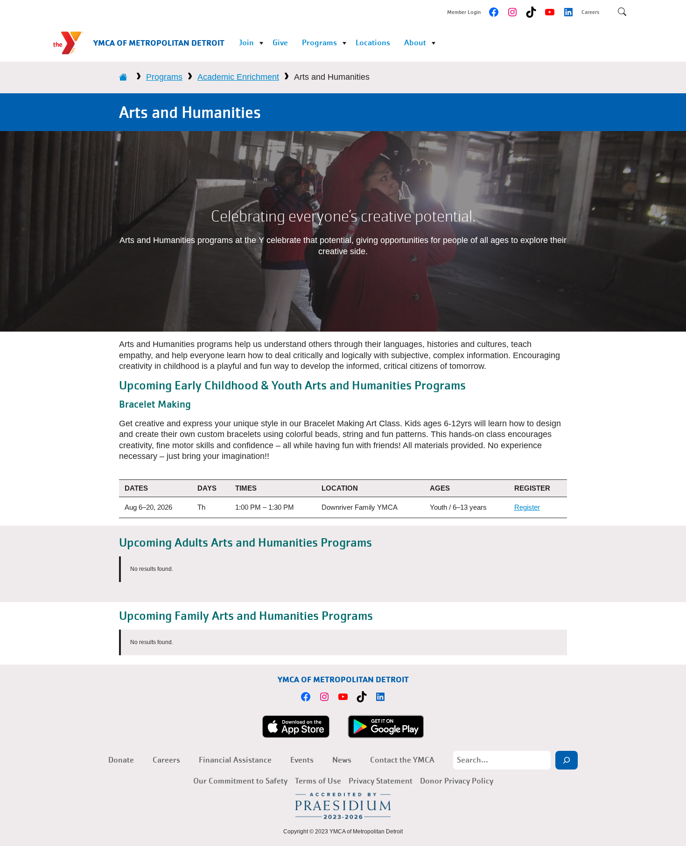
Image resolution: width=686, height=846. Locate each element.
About (415, 42)
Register (527, 507)
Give (280, 42)
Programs (319, 42)
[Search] (566, 760)
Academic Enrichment (238, 77)
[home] (123, 77)
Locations (373, 42)
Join (246, 42)
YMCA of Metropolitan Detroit (158, 42)
